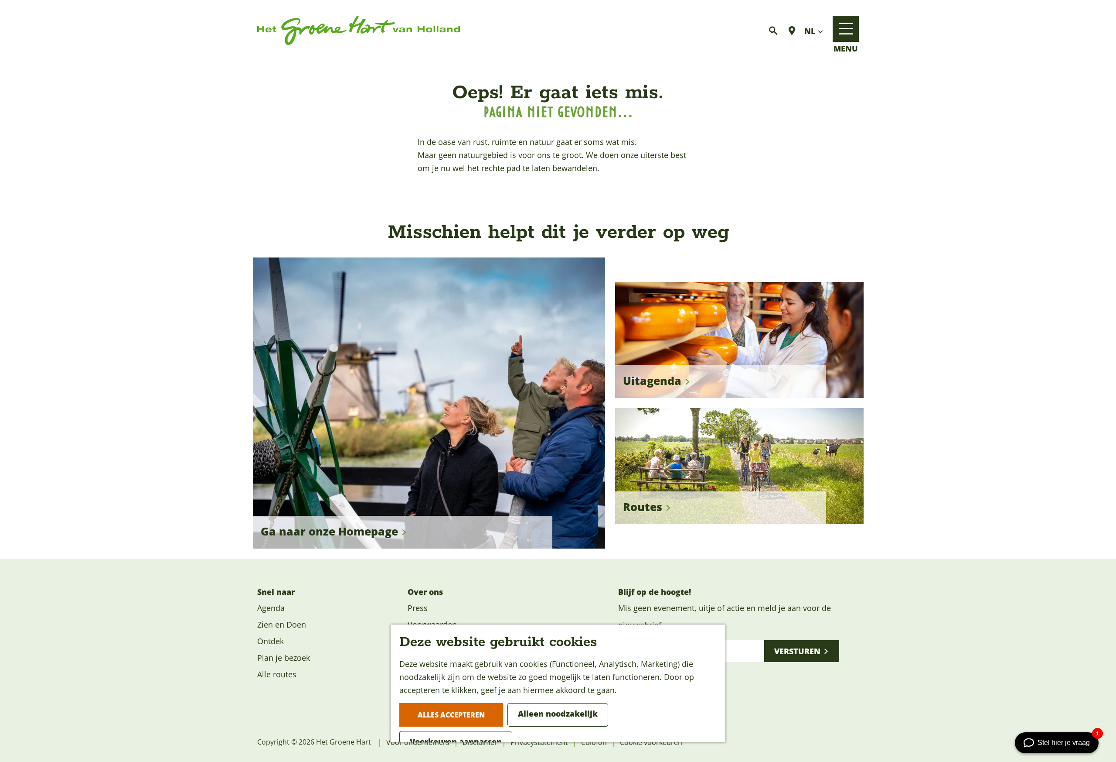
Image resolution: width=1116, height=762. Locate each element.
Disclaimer (480, 742)
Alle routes (276, 674)
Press (418, 608)
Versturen (797, 651)
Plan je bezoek (283, 657)
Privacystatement (539, 742)
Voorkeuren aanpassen (456, 741)
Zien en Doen (281, 624)
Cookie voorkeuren (651, 742)
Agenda (271, 608)
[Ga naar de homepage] (358, 30)
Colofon (594, 742)
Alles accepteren (451, 715)
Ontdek (270, 641)
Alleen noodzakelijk (558, 713)
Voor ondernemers (417, 742)
